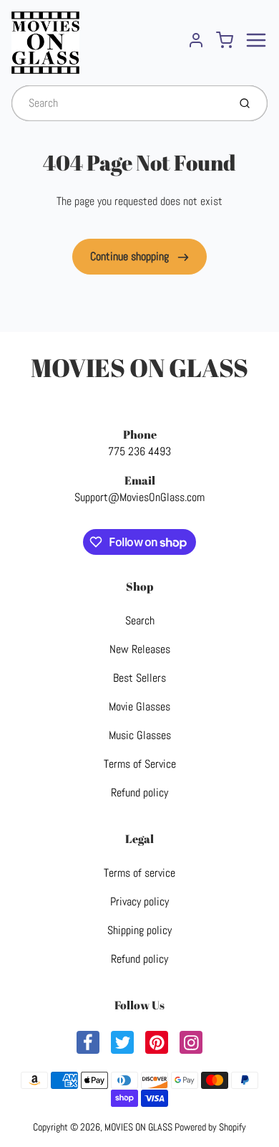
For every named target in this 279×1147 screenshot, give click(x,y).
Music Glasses (140, 735)
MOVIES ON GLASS (139, 367)
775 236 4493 (139, 451)
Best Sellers (139, 677)
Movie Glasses (139, 706)
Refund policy (139, 792)
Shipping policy (139, 930)
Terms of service (139, 872)
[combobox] (118, 103)
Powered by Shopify (210, 1126)
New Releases (139, 649)
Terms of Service (140, 763)
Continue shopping (131, 256)
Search (140, 620)
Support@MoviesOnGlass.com (139, 497)
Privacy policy (139, 901)
